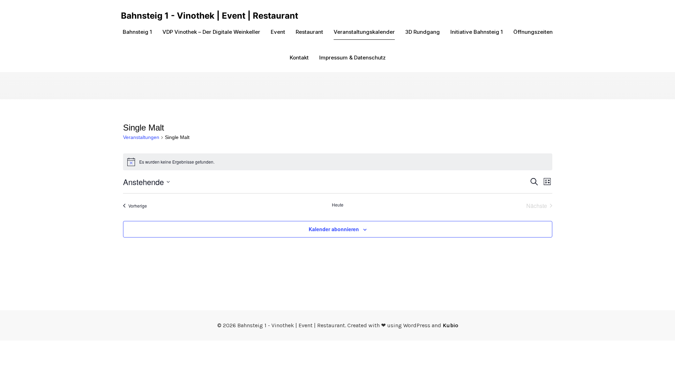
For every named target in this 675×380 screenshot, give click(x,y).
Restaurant (309, 31)
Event (278, 31)
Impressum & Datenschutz (352, 57)
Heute (337, 205)
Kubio (450, 325)
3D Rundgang (422, 31)
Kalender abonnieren (334, 229)
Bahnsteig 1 (137, 31)
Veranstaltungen (141, 137)
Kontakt (299, 57)
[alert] (337, 161)
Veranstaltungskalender (364, 31)
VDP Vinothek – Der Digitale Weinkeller (211, 31)
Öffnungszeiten (533, 31)
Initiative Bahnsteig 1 (476, 31)
